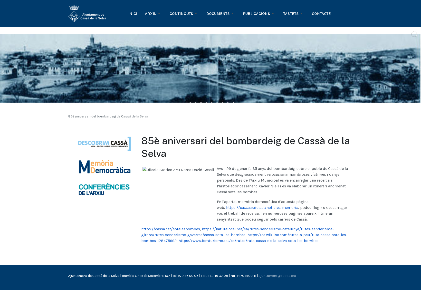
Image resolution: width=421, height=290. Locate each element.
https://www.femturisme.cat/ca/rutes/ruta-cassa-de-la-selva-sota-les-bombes (248, 240)
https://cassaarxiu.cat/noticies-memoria (262, 207)
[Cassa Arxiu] (87, 13)
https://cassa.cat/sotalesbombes (170, 229)
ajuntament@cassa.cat (277, 276)
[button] (153, 13)
